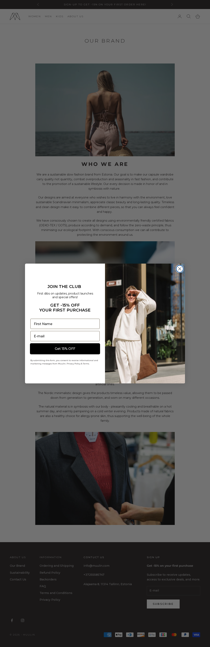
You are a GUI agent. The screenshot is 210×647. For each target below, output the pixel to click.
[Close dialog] (179, 268)
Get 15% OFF (65, 349)
